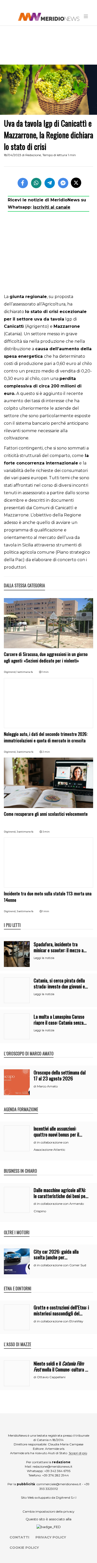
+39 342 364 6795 (57, 1471)
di (35, 1086)
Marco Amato (47, 1086)
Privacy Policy (50, 1537)
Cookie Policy (24, 1547)
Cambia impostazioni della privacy (48, 1511)
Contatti (19, 1537)
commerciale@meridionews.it (58, 1484)
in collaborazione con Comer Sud (61, 1265)
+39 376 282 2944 (55, 1475)
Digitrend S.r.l (66, 1497)
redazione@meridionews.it (52, 1466)
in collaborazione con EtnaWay (60, 1321)
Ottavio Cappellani (51, 1377)
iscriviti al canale (51, 207)
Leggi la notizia (44, 958)
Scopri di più (78, 1453)
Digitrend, (10, 671)
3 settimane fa (25, 751)
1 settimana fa (25, 671)
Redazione (33, 155)
